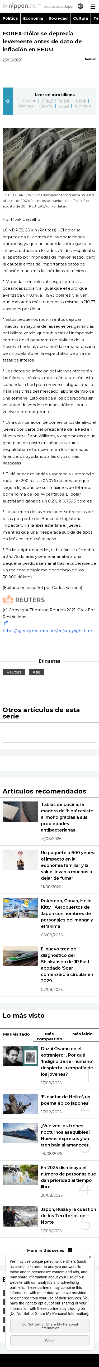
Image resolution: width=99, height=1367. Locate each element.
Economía (33, 18)
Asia (36, 672)
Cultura (80, 18)
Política (10, 18)
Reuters (14, 672)
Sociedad (58, 18)
